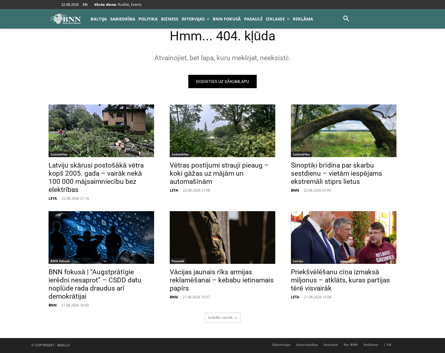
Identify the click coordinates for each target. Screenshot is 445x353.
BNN (295, 190)
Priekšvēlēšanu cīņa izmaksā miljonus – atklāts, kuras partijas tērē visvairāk (340, 280)
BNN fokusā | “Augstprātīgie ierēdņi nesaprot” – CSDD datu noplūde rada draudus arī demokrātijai (95, 284)
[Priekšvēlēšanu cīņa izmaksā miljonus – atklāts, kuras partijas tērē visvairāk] (343, 237)
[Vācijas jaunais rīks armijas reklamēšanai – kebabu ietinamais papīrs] (222, 237)
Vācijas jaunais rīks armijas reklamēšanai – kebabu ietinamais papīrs (222, 280)
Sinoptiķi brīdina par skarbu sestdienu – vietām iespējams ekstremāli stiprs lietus (336, 173)
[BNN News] (65, 18)
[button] (346, 19)
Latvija (298, 261)
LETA (53, 198)
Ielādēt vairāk (220, 317)
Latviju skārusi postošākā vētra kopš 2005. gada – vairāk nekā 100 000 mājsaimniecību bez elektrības (96, 177)
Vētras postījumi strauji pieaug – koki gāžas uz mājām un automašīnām (219, 173)
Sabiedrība (58, 154)
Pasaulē (178, 261)
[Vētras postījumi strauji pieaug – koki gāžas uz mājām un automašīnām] (222, 130)
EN (85, 4)
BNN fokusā (60, 261)
